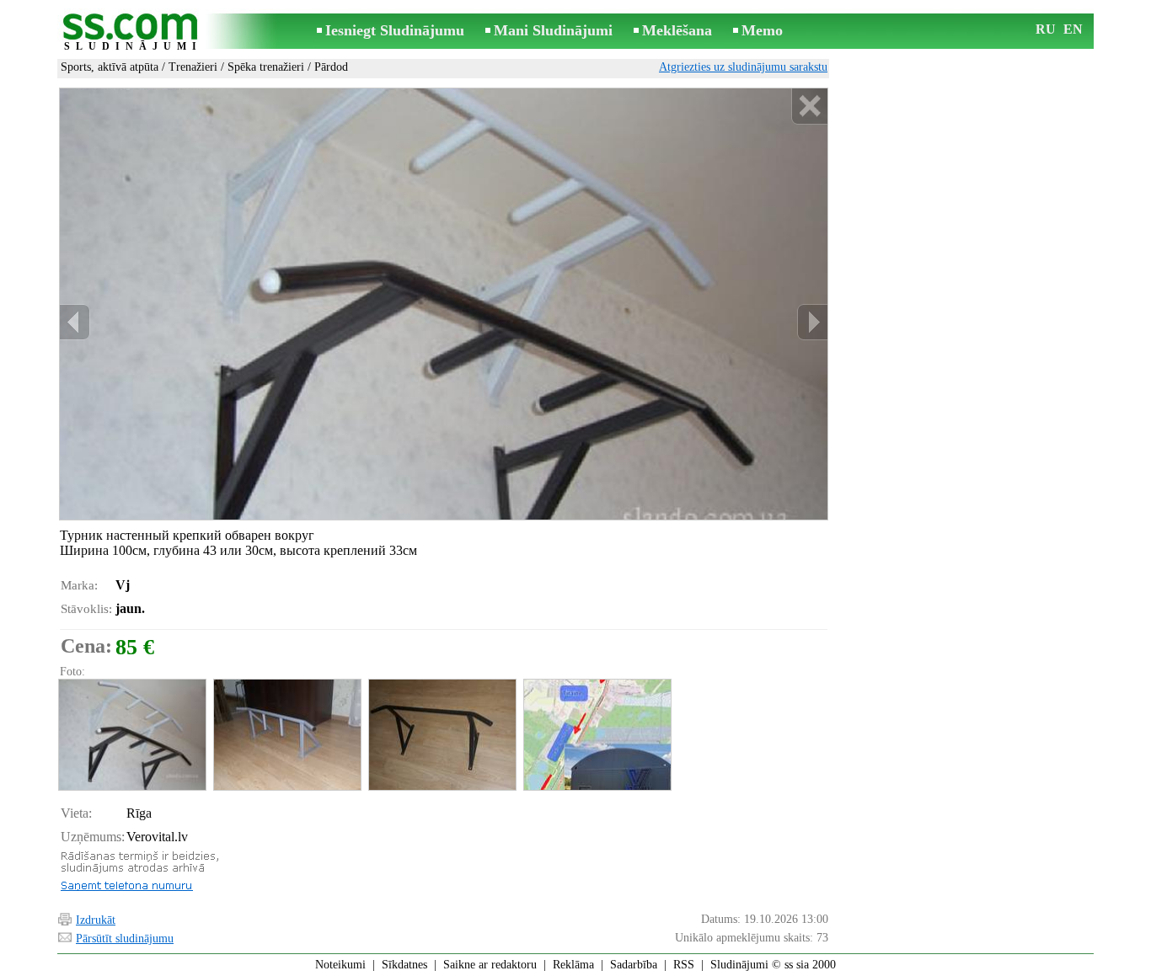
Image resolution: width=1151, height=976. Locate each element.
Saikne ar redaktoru (490, 964)
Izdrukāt (95, 920)
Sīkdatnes (404, 964)
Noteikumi (340, 964)
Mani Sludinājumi (553, 30)
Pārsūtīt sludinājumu (125, 938)
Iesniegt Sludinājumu (394, 30)
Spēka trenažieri (266, 67)
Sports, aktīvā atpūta (109, 67)
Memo (762, 30)
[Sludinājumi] (133, 32)
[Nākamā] (812, 322)
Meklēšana (677, 30)
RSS (683, 964)
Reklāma (573, 964)
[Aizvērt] (809, 106)
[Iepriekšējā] (75, 322)
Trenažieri (193, 67)
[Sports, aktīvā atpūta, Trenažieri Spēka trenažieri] (131, 735)
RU (1046, 29)
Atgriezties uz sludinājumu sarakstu (743, 67)
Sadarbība (633, 964)
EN (1073, 29)
